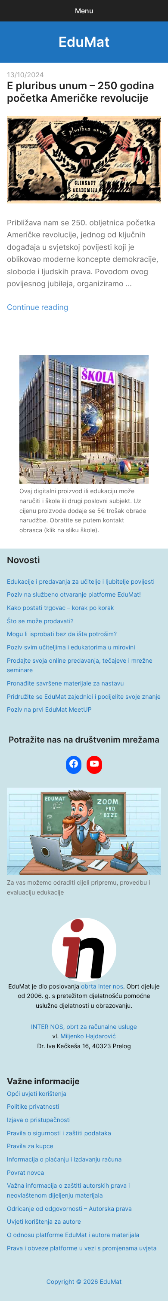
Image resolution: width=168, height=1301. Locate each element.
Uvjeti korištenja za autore (44, 1221)
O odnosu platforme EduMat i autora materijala (73, 1235)
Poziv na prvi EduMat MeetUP (49, 709)
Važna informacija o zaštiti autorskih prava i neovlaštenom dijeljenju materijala (68, 1190)
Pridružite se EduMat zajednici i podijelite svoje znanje (84, 697)
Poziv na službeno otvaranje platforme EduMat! (74, 594)
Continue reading (37, 307)
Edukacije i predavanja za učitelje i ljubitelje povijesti (81, 581)
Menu (84, 10)
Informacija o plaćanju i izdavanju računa (64, 1159)
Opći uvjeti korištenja (36, 1094)
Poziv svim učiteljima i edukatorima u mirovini (71, 647)
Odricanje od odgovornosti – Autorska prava (69, 1209)
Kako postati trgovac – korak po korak (60, 608)
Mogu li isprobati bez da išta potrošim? (62, 634)
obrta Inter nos (102, 986)
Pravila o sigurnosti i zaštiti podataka (59, 1133)
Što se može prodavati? (40, 621)
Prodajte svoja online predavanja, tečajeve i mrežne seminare (79, 665)
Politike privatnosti (33, 1106)
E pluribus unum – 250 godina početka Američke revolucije (80, 91)
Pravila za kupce (30, 1146)
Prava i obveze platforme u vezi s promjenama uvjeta (81, 1248)
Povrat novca (25, 1173)
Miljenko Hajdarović (87, 1036)
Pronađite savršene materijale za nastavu (65, 683)
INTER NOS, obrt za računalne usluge (84, 1027)
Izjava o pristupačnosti (39, 1120)
